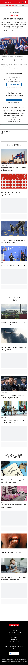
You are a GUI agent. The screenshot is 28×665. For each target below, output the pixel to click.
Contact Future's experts (14, 632)
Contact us (17, 121)
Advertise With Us (14, 641)
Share (4, 59)
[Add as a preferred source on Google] (14, 653)
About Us (14, 630)
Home (10, 12)
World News (16, 12)
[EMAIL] (2, 133)
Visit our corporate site (19, 660)
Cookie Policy (14, 639)
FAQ (14, 644)
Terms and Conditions (14, 634)
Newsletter (24, 59)
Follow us (17, 59)
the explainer (14, 15)
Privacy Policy (14, 637)
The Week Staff (9, 30)
